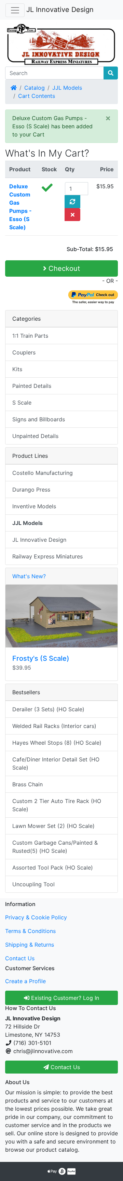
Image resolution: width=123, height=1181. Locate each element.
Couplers (24, 352)
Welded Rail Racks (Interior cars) (54, 726)
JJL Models (67, 87)
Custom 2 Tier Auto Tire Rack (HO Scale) (56, 805)
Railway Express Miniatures (47, 556)
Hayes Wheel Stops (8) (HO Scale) (56, 742)
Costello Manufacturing (42, 472)
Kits (17, 369)
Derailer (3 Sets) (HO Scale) (48, 709)
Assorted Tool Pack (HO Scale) (52, 867)
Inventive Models (34, 506)
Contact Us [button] (64, 1067)
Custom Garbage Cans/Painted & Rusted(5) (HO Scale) (55, 846)
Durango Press (31, 489)
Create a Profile (25, 981)
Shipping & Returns (29, 944)
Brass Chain (27, 784)
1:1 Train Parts (30, 335)
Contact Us (20, 958)
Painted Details (31, 385)
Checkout (63, 268)
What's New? (29, 576)
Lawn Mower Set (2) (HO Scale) (53, 825)
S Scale (21, 402)
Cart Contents (36, 95)
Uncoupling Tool (33, 884)
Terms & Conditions (30, 931)
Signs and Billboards (38, 419)
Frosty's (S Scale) (40, 658)
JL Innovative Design (60, 9)
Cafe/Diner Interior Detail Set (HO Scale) (55, 763)
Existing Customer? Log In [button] (64, 997)
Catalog (34, 87)
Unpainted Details (35, 436)
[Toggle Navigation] (15, 10)
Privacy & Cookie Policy (36, 917)
